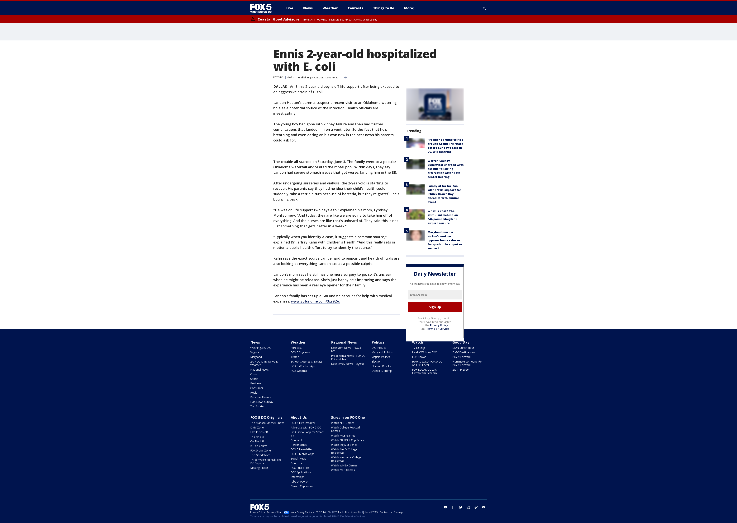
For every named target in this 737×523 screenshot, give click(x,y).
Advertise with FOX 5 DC (306, 427)
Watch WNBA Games (344, 465)
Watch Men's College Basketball (344, 451)
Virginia (254, 352)
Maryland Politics (382, 352)
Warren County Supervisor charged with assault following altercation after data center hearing (446, 169)
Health (290, 77)
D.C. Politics (379, 347)
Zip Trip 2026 (460, 369)
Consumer (256, 388)
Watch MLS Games (343, 470)
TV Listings (419, 347)
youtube (445, 507)
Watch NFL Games (342, 423)
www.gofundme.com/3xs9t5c (315, 301)
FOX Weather (299, 371)
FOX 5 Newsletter (302, 449)
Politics (378, 342)
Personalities (299, 445)
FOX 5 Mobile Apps (302, 454)
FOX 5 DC (278, 77)
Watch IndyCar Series (344, 445)
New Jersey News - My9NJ (347, 364)
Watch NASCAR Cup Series (347, 440)
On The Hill (257, 441)
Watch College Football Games (345, 429)
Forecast (296, 347)
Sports (254, 379)
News (255, 342)
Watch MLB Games (343, 435)
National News (259, 369)
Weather (298, 342)
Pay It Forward (461, 357)
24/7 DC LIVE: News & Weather (264, 363)
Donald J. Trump (382, 371)
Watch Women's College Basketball (346, 459)
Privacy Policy (439, 325)
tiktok (476, 507)
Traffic (295, 357)
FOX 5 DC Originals (266, 417)
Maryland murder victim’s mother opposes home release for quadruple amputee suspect (445, 240)
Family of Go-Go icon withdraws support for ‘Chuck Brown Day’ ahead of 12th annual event (444, 194)
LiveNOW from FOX (424, 352)
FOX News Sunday (261, 402)
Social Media (299, 458)
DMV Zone (257, 427)
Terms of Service (437, 329)
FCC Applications (301, 472)
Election (376, 361)
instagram (468, 507)
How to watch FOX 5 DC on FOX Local (427, 363)
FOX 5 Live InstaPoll (303, 423)
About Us (299, 417)
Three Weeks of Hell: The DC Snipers (266, 461)
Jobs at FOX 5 (299, 481)
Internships (297, 477)
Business (255, 383)
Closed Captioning (302, 486)
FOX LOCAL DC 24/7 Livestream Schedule (425, 371)
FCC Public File (300, 468)
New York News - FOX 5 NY (346, 349)
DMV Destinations (463, 352)
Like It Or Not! (259, 432)
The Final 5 (257, 436)
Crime (254, 374)
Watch (417, 342)
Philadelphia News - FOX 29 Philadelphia (348, 357)
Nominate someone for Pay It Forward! (467, 363)
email (484, 507)
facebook (453, 507)
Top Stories (257, 406)
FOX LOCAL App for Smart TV (307, 433)
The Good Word (260, 455)
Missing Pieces (259, 468)
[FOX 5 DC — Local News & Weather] (263, 8)
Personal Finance (261, 397)
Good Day (460, 342)
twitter (461, 507)
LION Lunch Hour (463, 347)
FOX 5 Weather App (303, 366)
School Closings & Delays (306, 361)
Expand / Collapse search (484, 8)
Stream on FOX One (348, 417)
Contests (296, 463)
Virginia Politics (381, 357)
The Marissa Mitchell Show (267, 423)
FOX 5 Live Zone (260, 450)
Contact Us (298, 440)
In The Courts (258, 446)
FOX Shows (419, 357)
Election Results (381, 366)
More (408, 8)
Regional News (344, 342)
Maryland (256, 357)
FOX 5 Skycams (300, 352)
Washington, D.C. (261, 347)
